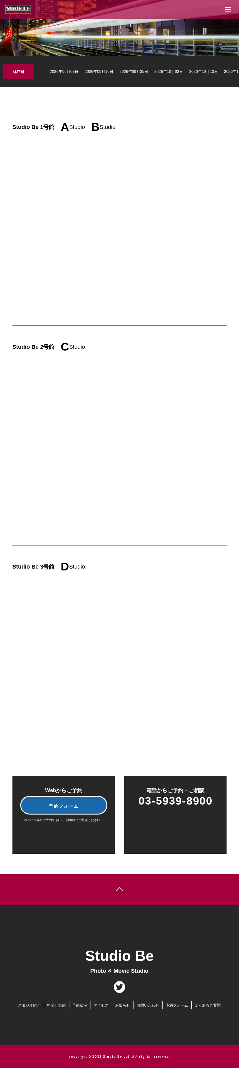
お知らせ (122, 1005)
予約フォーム (64, 806)
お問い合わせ (148, 1006)
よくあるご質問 (207, 1006)
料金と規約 (56, 1005)
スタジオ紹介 (29, 1005)
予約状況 (79, 1005)
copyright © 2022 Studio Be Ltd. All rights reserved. (120, 1056)
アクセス (101, 1005)
